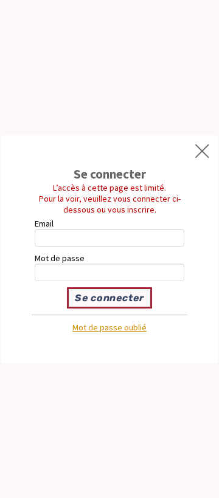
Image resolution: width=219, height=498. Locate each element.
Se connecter (110, 298)
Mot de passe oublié (109, 327)
